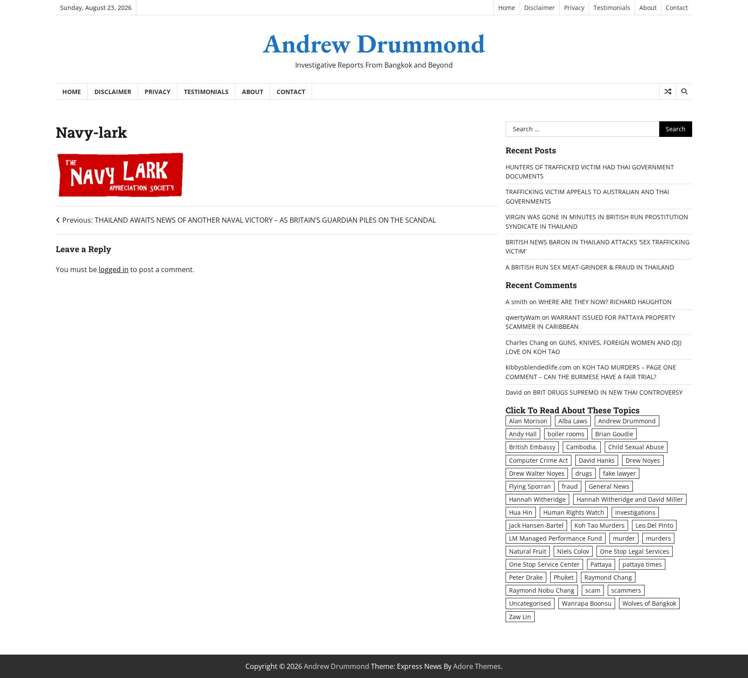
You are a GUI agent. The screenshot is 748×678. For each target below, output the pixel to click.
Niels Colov (573, 551)
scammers (626, 590)
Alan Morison (528, 421)
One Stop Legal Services (634, 551)
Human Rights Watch (573, 512)
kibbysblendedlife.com (538, 367)
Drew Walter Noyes (536, 473)
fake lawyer (619, 473)
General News (609, 486)
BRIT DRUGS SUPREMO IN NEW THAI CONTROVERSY (608, 392)
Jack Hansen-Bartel (536, 525)
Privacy (574, 7)
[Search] (684, 91)
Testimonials (611, 7)
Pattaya (601, 564)
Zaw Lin (520, 617)
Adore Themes (477, 666)
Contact (677, 7)
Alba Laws (572, 421)
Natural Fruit (527, 551)
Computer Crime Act (538, 460)
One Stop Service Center (544, 564)
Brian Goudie (614, 434)
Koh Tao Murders (599, 525)
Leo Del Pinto (654, 525)
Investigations (635, 512)
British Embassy (532, 447)
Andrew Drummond (374, 43)
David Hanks (597, 460)
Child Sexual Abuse (636, 447)
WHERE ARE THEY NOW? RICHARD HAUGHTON (605, 302)
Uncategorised (530, 603)
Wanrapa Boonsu (587, 603)
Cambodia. (581, 447)
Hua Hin (520, 512)
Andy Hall (523, 434)
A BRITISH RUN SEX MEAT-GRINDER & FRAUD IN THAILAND (590, 267)
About (648, 7)
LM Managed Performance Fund (555, 538)
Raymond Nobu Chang (541, 590)
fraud (570, 486)
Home (506, 7)
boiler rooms (566, 434)
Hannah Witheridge (537, 499)
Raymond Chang (608, 577)
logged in (114, 269)
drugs (583, 473)
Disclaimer (539, 7)
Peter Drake (526, 577)
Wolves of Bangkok (649, 603)
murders (658, 538)
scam (592, 590)
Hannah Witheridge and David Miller (630, 499)
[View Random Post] (668, 91)
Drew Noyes (642, 460)
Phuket (564, 577)
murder (624, 538)
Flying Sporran (530, 486)
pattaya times (642, 564)
